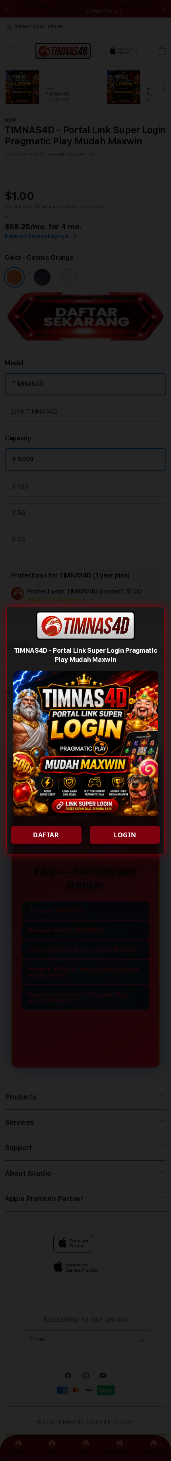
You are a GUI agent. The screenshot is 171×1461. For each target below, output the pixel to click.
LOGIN (125, 835)
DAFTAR (46, 835)
